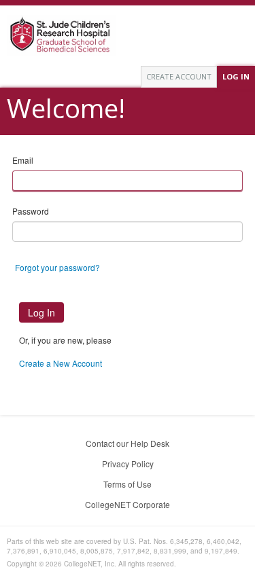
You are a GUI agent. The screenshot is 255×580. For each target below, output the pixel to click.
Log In (236, 76)
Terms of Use (127, 484)
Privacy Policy (128, 463)
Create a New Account (60, 363)
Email (22, 160)
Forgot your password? (57, 267)
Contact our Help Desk (127, 443)
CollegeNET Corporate (127, 504)
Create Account (178, 76)
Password (30, 211)
